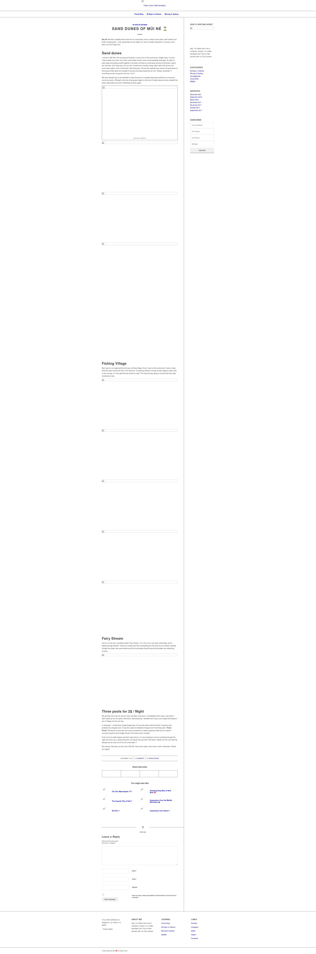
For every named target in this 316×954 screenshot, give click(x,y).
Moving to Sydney (196, 73)
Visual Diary (194, 79)
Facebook (194, 938)
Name (134, 870)
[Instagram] (208, 951)
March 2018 (194, 99)
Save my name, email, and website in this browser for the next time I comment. (154, 896)
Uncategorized (195, 76)
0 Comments (140, 758)
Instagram (194, 927)
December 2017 (195, 102)
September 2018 (196, 97)
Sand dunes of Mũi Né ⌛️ (140, 28)
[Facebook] (205, 951)
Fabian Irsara (154, 758)
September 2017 (196, 110)
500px (193, 931)
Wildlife (192, 81)
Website (134, 887)
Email (134, 879)
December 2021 (195, 94)
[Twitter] (201, 951)
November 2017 (195, 105)
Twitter (193, 934)
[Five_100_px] (212, 951)
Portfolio (194, 923)
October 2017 (195, 107)
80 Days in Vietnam (140, 25)
